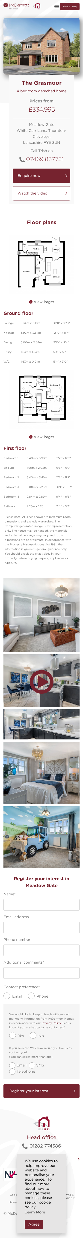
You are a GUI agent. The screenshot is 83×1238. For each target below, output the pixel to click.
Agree (33, 1224)
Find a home (70, 6)
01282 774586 (45, 1146)
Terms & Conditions (68, 1196)
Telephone (26, 1071)
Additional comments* (23, 962)
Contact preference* (21, 987)
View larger (43, 302)
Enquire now (29, 175)
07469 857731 (45, 159)
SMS (40, 1065)
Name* (9, 894)
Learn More (35, 1212)
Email (22, 1065)
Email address (16, 917)
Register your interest (28, 1091)
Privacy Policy (51, 1023)
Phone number (16, 939)
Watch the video (32, 193)
